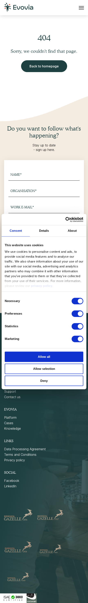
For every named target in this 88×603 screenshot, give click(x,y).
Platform (10, 417)
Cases (8, 423)
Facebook (11, 481)
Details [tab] (44, 230)
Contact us (12, 397)
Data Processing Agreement (25, 449)
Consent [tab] (16, 230)
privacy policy (41, 286)
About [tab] (72, 230)
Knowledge (12, 428)
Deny (44, 380)
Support (10, 391)
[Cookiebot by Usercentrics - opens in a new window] (65, 219)
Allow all (44, 356)
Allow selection (44, 368)
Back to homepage (44, 66)
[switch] (77, 313)
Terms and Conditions (20, 455)
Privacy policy (14, 460)
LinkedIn (10, 486)
